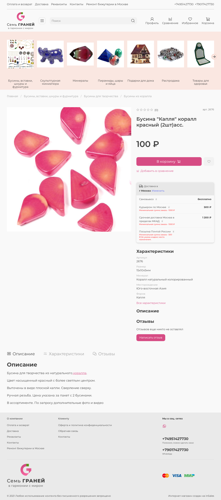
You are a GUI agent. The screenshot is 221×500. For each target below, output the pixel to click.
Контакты (76, 4)
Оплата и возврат (19, 4)
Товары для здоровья (201, 82)
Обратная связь (68, 431)
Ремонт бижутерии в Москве (107, 4)
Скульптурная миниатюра (50, 82)
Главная (12, 96)
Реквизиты (59, 4)
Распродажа (170, 80)
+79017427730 (204, 4)
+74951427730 (184, 4)
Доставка (41, 4)
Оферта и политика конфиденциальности (85, 425)
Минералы (80, 80)
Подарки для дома (140, 80)
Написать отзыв (150, 337)
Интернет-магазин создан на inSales (191, 495)
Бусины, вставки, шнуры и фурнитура (20, 83)
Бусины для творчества (101, 96)
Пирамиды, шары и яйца (110, 82)
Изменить (158, 190)
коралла (79, 373)
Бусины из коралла (138, 96)
